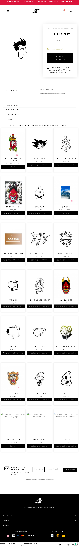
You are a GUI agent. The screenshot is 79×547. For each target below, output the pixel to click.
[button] (8, 11)
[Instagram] (64, 545)
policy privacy (49, 479)
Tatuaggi (57, 28)
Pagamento (13, 115)
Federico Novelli (55, 93)
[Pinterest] (68, 545)
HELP (6, 520)
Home (49, 28)
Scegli (13, 167)
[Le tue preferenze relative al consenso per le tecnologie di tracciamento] (75, 543)
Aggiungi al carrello (60, 58)
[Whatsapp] (73, 545)
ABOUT (7, 525)
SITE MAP (8, 516)
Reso (9, 119)
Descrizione (13, 105)
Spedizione (12, 110)
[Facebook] (60, 545)
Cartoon (65, 28)
